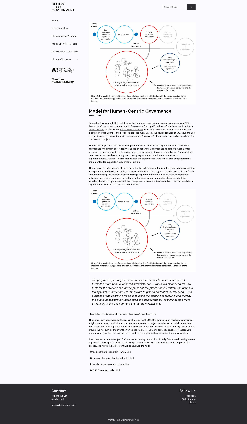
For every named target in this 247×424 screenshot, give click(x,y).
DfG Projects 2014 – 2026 (64, 51)
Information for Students (64, 36)
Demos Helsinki (96, 129)
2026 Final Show (60, 28)
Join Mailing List (59, 395)
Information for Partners (64, 43)
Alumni (192, 402)
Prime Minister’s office (131, 129)
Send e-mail (57, 399)
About (54, 20)
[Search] (191, 7)
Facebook (191, 395)
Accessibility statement (63, 405)
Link (129, 351)
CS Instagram (189, 399)
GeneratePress (132, 420)
